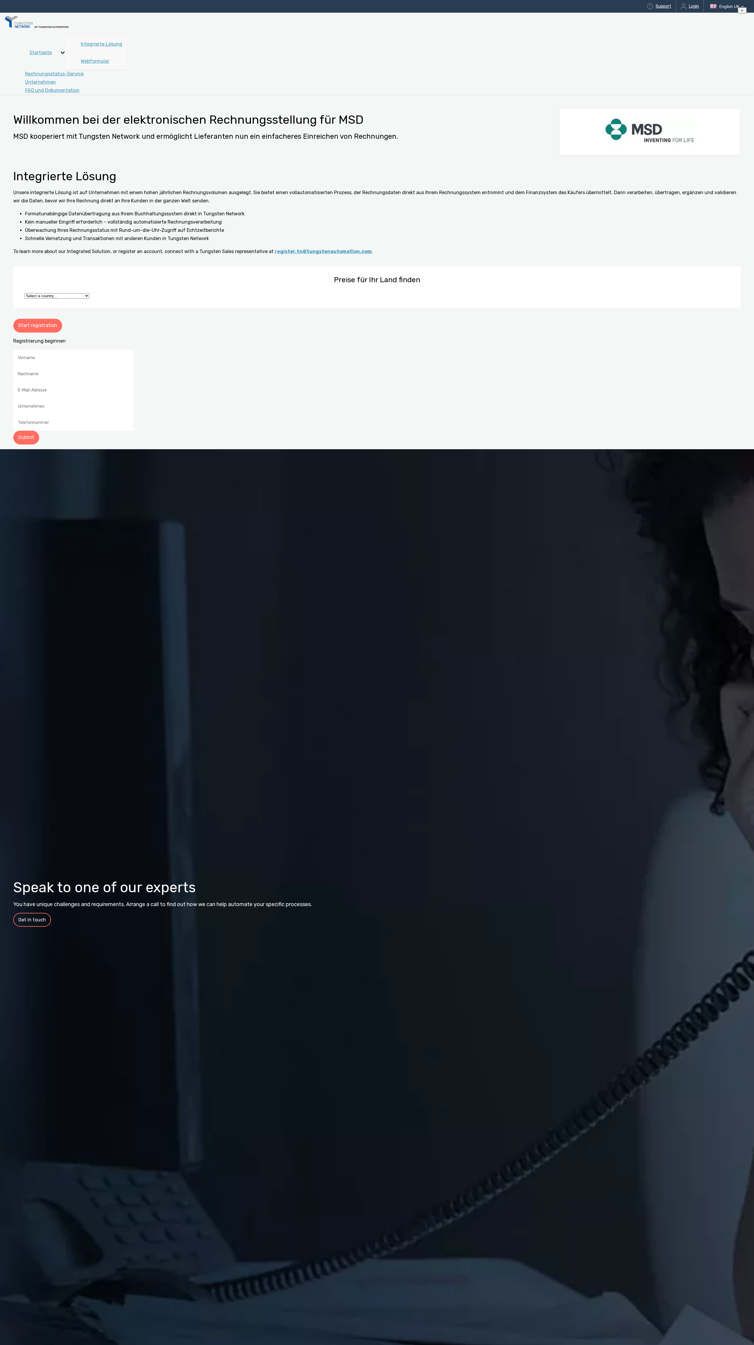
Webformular (95, 61)
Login (694, 6)
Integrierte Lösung (101, 44)
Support (663, 6)
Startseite (40, 52)
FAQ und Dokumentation (52, 90)
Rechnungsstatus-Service (54, 74)
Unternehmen (40, 82)
